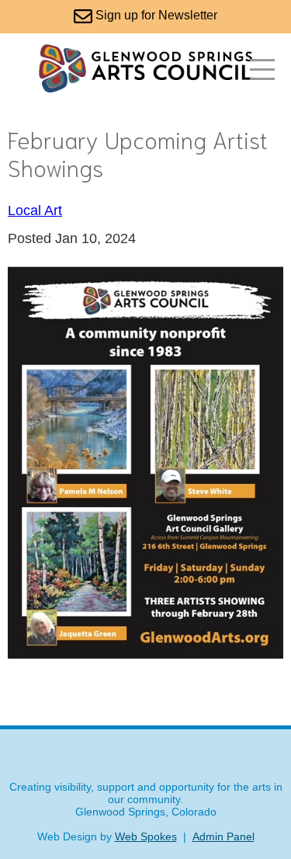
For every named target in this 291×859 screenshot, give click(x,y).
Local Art (35, 210)
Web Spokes (146, 836)
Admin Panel (223, 836)
